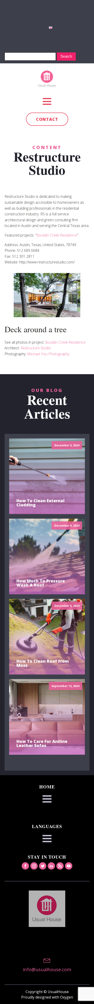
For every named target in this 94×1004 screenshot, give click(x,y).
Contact (47, 119)
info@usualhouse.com (47, 969)
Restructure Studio (36, 347)
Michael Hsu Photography (48, 353)
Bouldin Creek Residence (57, 235)
